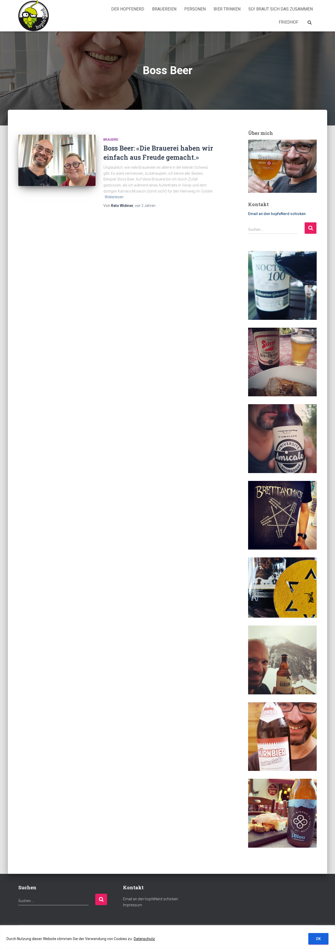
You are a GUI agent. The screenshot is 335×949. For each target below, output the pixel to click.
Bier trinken (227, 9)
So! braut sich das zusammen (280, 9)
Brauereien (164, 9)
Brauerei (110, 139)
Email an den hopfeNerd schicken (277, 214)
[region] (167, 937)
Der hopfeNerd (127, 9)
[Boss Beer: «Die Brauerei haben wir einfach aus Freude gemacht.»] (57, 160)
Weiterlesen (114, 197)
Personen (195, 9)
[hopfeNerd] (33, 15)
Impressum (132, 905)
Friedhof (288, 22)
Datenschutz (144, 939)
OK (318, 939)
